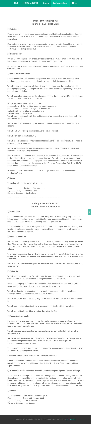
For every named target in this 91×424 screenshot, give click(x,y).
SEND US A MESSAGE (30, 3)
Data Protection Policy (60, 3)
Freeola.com (71, 419)
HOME (16, 3)
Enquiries (46, 3)
